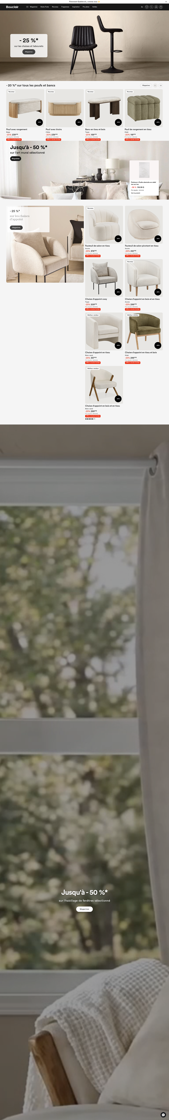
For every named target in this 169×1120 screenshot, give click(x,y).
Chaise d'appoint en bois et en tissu (142, 299)
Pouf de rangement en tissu (138, 129)
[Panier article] (161, 7)
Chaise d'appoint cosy (96, 299)
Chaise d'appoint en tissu (97, 352)
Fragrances (65, 7)
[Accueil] (12, 7)
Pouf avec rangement (16, 129)
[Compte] (156, 7)
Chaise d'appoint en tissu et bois (141, 352)
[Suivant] (160, 85)
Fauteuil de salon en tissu (97, 246)
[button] (163, 1115)
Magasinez (33, 7)
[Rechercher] (151, 7)
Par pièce (86, 7)
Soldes (94, 7)
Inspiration (76, 7)
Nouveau (55, 7)
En (142, 7)
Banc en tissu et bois (95, 129)
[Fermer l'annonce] (166, 1)
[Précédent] (155, 85)
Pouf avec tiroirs (54, 129)
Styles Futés (44, 7)
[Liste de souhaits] (147, 7)
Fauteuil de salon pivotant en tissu (141, 246)
